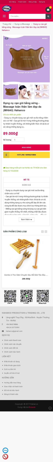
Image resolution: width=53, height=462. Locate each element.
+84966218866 (26, 155)
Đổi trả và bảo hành (11, 390)
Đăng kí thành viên (11, 394)
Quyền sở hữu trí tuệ (11, 373)
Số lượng (7, 140)
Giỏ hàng (12, 2)
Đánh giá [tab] (26, 185)
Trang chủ (7, 24)
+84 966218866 (12, 324)
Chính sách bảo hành (12, 352)
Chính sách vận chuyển (12, 344)
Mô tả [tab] (26, 180)
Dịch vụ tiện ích (10, 369)
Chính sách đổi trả (11, 348)
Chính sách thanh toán (12, 340)
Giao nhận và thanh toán (13, 386)
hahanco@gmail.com (14, 331)
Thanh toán (22, 2)
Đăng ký (42, 2)
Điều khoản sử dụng (12, 361)
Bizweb (32, 407)
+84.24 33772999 (12, 327)
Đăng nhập (33, 2)
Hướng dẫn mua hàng (12, 383)
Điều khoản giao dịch (12, 365)
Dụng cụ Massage (22, 24)
